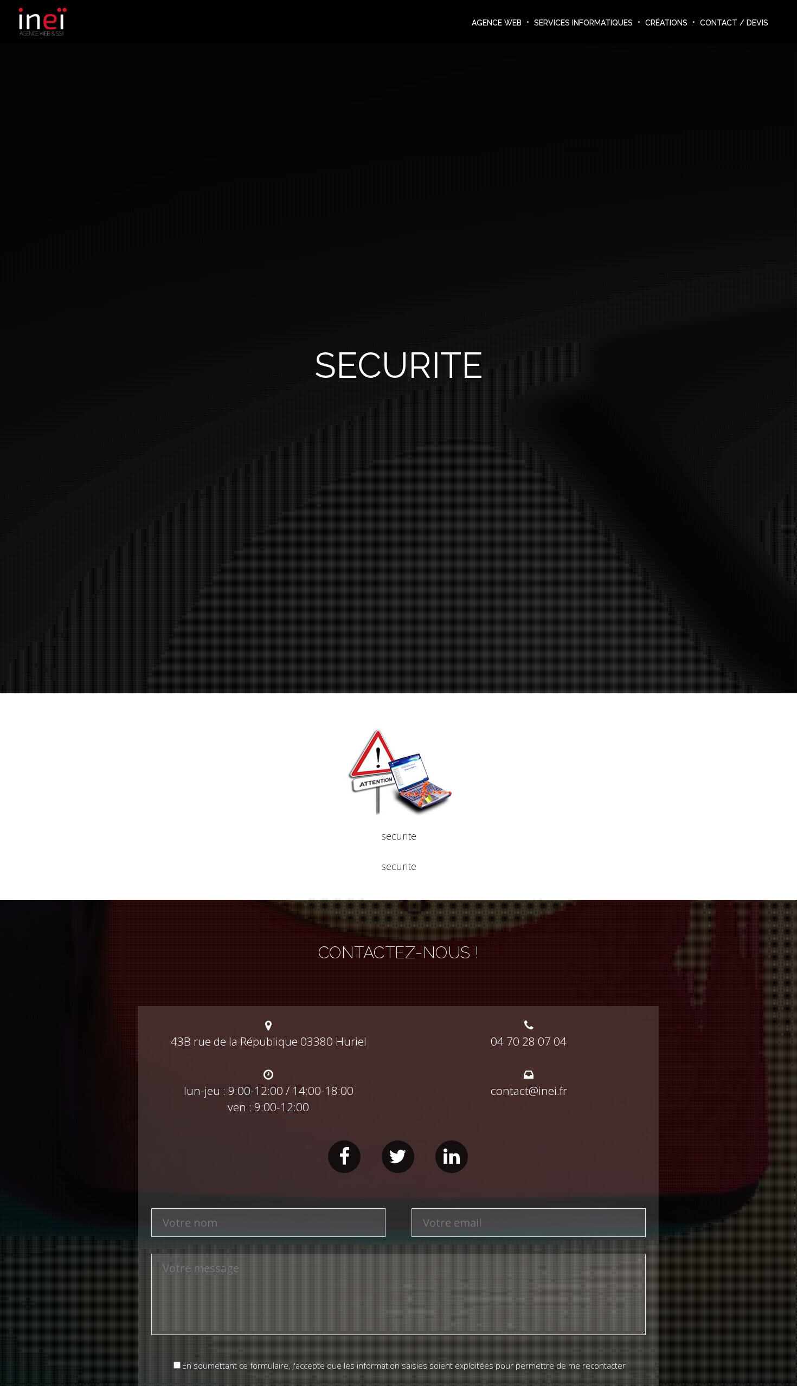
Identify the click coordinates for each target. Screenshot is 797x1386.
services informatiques (583, 22)
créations (666, 22)
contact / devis (734, 22)
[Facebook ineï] (344, 1156)
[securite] (398, 818)
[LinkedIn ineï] (451, 1156)
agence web (497, 22)
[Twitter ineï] (398, 1156)
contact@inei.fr (529, 1090)
